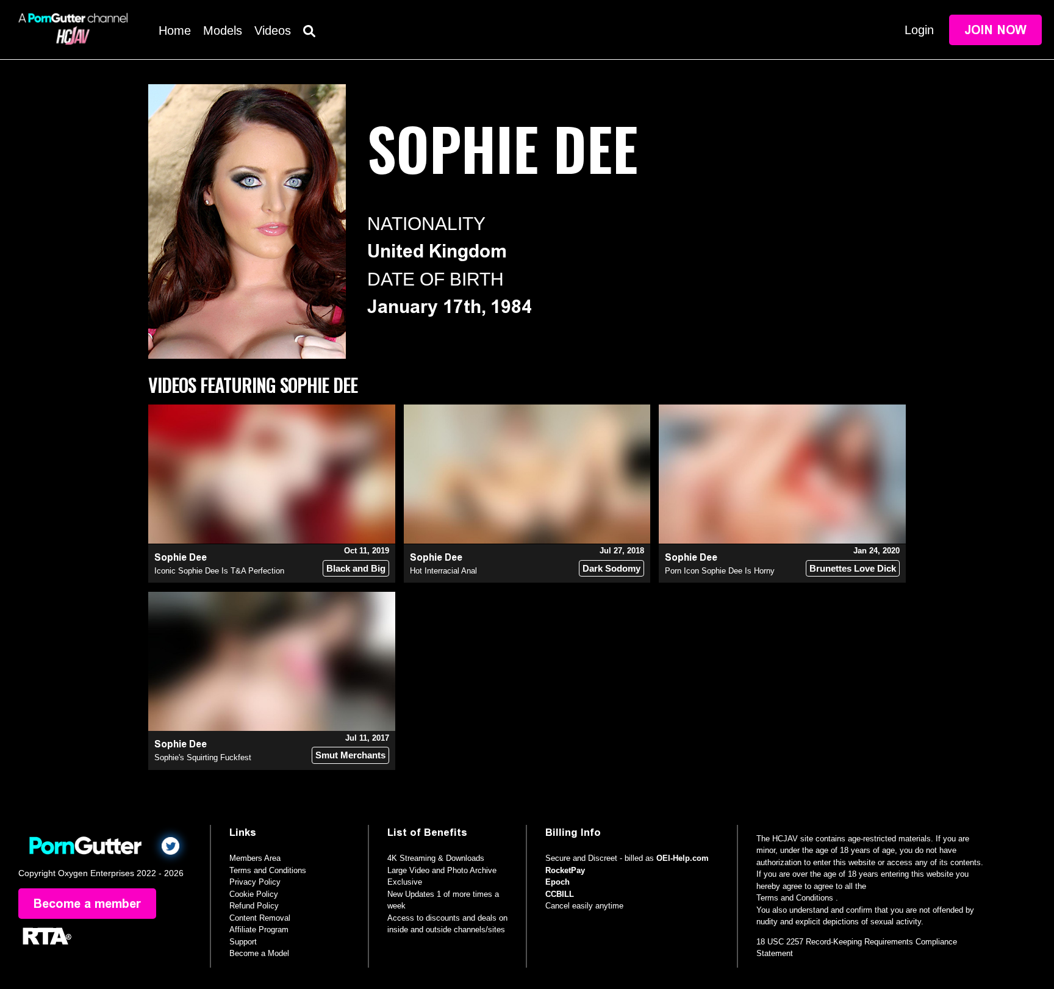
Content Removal (259, 917)
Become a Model (259, 953)
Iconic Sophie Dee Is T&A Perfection (219, 570)
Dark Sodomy (611, 568)
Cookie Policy (253, 894)
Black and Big (355, 568)
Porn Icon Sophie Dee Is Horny (720, 570)
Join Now (995, 30)
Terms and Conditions (267, 870)
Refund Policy (254, 905)
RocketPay (565, 870)
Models (222, 30)
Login (919, 30)
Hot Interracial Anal (443, 570)
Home (175, 30)
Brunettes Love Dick (852, 568)
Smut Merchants (350, 755)
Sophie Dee (180, 557)
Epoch (557, 882)
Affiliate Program (259, 929)
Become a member (87, 903)
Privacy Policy (255, 882)
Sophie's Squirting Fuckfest (202, 757)
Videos (272, 30)
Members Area (255, 858)
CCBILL (559, 894)
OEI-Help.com (682, 858)
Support (243, 941)
